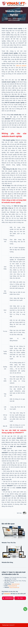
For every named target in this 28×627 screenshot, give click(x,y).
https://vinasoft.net (14, 587)
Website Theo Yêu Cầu (9, 542)
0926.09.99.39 (15, 584)
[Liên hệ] (25, 609)
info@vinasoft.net (12, 585)
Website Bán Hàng (7, 562)
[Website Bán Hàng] (14, 553)
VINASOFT (7, 593)
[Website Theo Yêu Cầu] (14, 533)
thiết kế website (21, 65)
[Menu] (25, 3)
